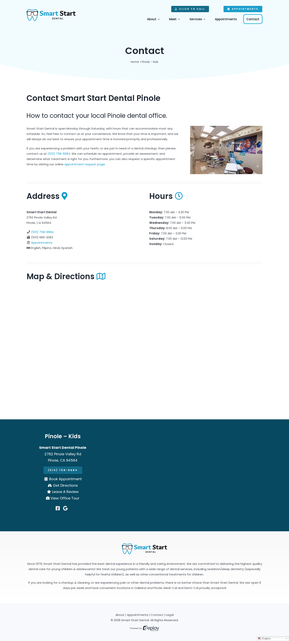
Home (135, 62)
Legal (170, 615)
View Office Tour (65, 498)
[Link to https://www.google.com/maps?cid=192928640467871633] (65, 508)
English (266, 638)
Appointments (41, 242)
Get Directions (65, 485)
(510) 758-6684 (59, 154)
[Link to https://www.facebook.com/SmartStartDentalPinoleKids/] (58, 508)
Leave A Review (65, 491)
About (119, 615)
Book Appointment (65, 478)
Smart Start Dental (135, 620)
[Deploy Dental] (151, 628)
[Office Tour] (144, 545)
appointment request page (84, 164)
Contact (157, 615)
